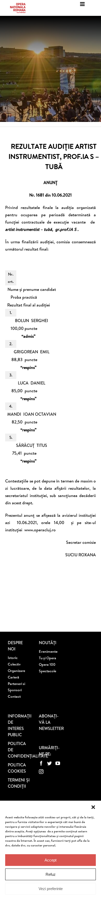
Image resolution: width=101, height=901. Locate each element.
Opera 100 (47, 664)
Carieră (13, 677)
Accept (50, 860)
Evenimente (48, 651)
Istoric (13, 657)
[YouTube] (57, 763)
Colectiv (14, 664)
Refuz (51, 874)
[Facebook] (41, 763)
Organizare (16, 670)
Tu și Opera (47, 658)
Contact (14, 696)
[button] (93, 807)
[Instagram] (41, 771)
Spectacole (47, 671)
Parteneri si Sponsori (16, 687)
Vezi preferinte (51, 888)
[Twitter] (49, 763)
